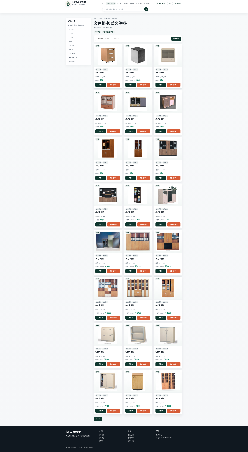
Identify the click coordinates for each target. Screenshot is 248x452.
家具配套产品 (73, 57)
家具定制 (139, 3)
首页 (103, 3)
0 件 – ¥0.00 (161, 3)
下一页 (98, 419)
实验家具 (71, 61)
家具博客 (146, 3)
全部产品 (71, 29)
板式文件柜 (114, 18)
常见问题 (131, 441)
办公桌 (119, 3)
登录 (170, 3)
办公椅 (126, 3)
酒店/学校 (72, 53)
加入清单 (113, 85)
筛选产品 (176, 38)
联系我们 (178, 3)
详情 (100, 85)
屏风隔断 (71, 45)
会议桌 (71, 49)
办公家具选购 (111, 3)
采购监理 (131, 438)
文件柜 (132, 3)
